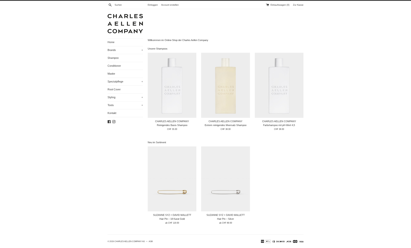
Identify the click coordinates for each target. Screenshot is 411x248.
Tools (125, 105)
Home (111, 42)
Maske (111, 73)
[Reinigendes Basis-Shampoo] (172, 85)
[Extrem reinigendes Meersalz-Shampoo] (225, 85)
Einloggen (153, 5)
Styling (125, 97)
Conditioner (114, 65)
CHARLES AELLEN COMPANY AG (129, 241)
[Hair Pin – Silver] (225, 179)
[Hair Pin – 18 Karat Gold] (172, 179)
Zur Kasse (298, 5)
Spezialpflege (125, 81)
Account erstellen (170, 5)
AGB (151, 241)
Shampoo (113, 58)
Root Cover (114, 89)
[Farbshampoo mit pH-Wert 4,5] (279, 85)
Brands (125, 50)
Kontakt (112, 113)
